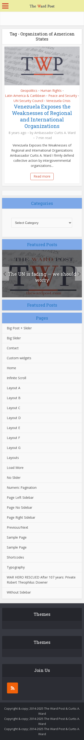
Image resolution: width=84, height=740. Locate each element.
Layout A (13, 388)
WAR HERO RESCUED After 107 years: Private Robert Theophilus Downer (41, 579)
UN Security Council (28, 100)
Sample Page (17, 537)
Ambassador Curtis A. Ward (55, 133)
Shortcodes (15, 557)
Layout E (13, 428)
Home (11, 368)
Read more (42, 176)
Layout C (13, 408)
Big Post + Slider (19, 328)
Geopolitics (29, 90)
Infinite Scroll (16, 378)
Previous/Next (17, 527)
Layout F (13, 437)
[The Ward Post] (42, 5)
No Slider (14, 477)
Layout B (14, 398)
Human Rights (51, 90)
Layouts (13, 457)
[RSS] (12, 688)
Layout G (14, 447)
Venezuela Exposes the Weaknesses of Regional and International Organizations (42, 116)
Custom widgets (19, 358)
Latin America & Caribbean (25, 95)
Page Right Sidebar (21, 517)
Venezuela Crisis (58, 100)
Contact (13, 348)
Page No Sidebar (19, 507)
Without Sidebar (19, 592)
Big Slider (14, 338)
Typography (16, 567)
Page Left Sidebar (20, 497)
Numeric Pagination (22, 487)
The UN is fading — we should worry (42, 277)
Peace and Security (62, 95)
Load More (15, 467)
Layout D (14, 418)
